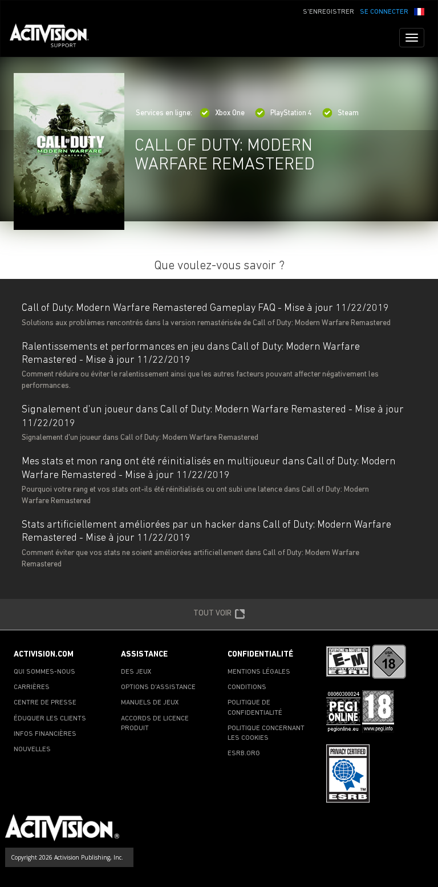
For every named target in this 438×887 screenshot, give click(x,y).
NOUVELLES (32, 749)
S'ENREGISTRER (328, 12)
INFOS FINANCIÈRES (45, 734)
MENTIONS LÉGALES (259, 672)
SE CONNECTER (384, 12)
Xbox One (230, 113)
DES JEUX (136, 672)
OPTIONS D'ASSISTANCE (158, 687)
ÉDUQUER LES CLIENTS (50, 718)
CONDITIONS (247, 687)
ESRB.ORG (244, 753)
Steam (348, 113)
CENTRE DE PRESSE (45, 702)
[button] (419, 10)
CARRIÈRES (32, 687)
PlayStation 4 (291, 113)
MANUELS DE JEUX (150, 702)
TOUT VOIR (212, 613)
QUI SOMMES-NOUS (44, 672)
